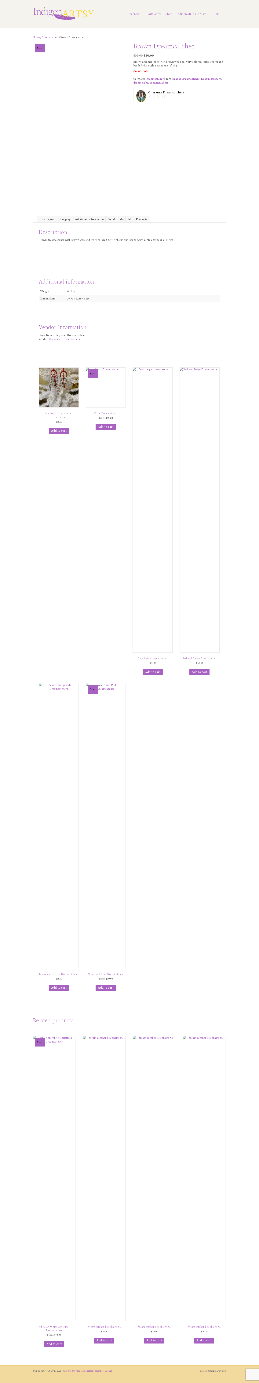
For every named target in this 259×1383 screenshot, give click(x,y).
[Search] (223, 14)
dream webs (140, 83)
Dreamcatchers (50, 37)
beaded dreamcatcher (185, 79)
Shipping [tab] (65, 219)
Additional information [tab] (89, 219)
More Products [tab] (137, 219)
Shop (169, 14)
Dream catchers (211, 79)
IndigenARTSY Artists (191, 14)
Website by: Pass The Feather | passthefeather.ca (87, 1371)
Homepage (133, 14)
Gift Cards (154, 14)
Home (36, 37)
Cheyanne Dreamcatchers (64, 339)
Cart (216, 14)
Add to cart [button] (59, 430)
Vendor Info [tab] (116, 219)
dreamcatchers (159, 83)
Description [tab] (47, 219)
